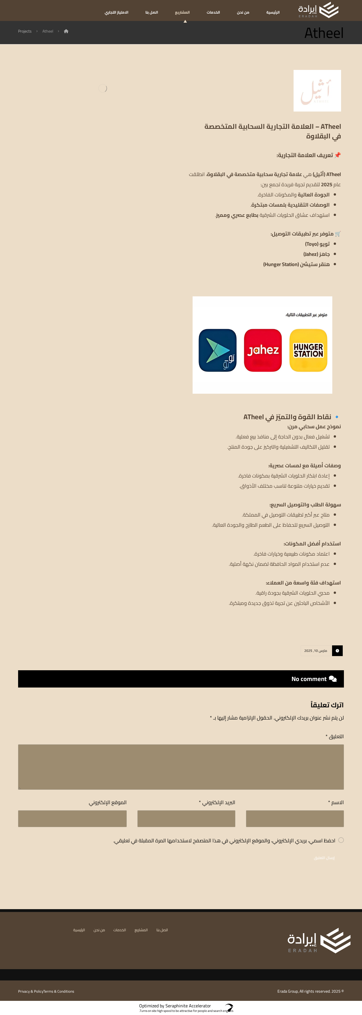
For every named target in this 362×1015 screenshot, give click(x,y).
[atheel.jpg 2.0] (99, 392)
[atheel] (99, 262)
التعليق (335, 736)
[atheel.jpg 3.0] (99, 131)
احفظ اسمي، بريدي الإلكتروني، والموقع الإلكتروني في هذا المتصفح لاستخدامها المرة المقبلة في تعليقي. (224, 840)
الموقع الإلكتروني (108, 802)
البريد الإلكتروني (217, 802)
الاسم (336, 802)
